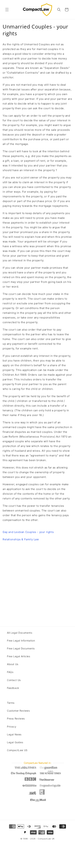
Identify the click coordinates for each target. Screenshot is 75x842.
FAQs (10, 672)
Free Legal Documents (21, 648)
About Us (12, 664)
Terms (10, 702)
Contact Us (14, 680)
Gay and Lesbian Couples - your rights (28, 532)
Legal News (14, 734)
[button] (7, 9)
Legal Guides (15, 742)
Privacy (11, 726)
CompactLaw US (17, 750)
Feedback (13, 687)
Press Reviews (16, 718)
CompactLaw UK (46, 838)
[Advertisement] (37, 581)
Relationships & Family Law (21, 539)
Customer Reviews (18, 710)
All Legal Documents (19, 632)
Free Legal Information (21, 640)
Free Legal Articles (18, 656)
